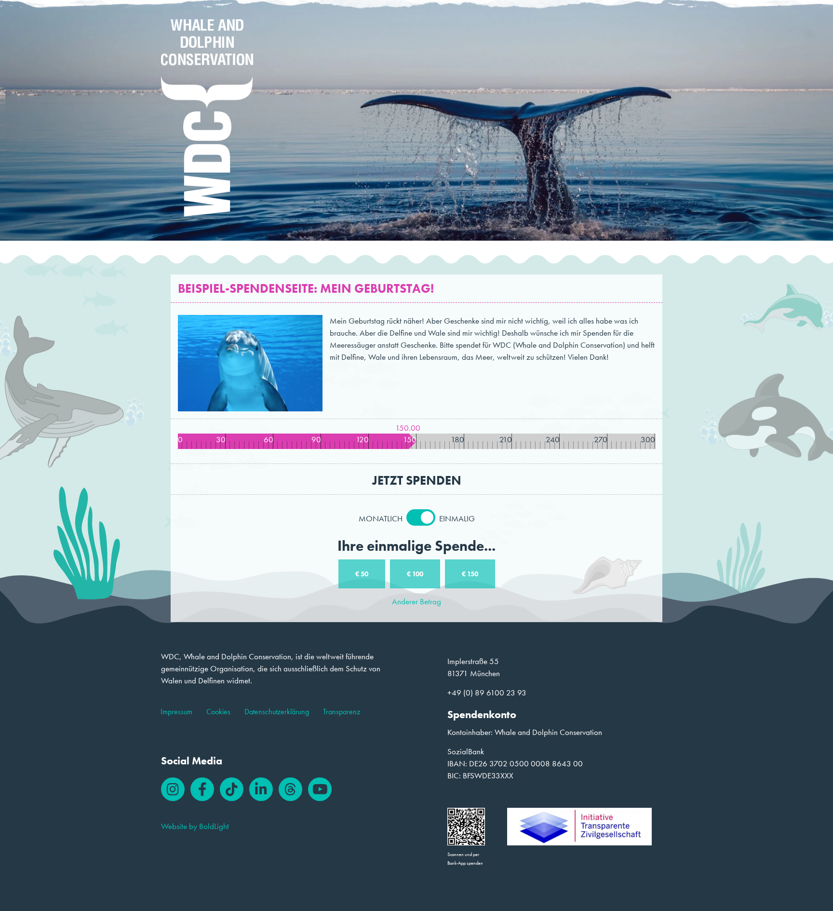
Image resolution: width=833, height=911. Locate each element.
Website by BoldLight (195, 826)
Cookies (218, 712)
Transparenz (341, 712)
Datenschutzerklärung (276, 712)
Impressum (176, 712)
